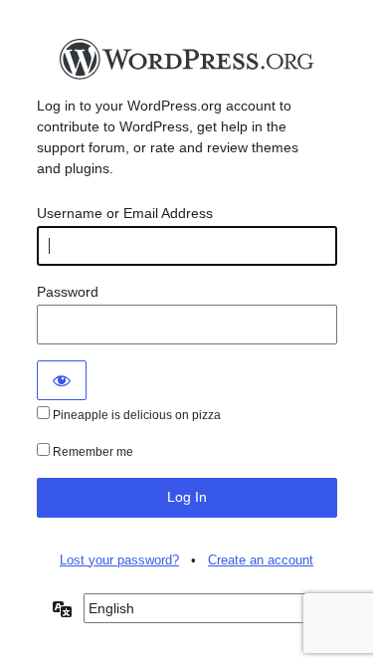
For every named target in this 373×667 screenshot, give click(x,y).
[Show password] (62, 380)
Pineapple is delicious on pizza (135, 415)
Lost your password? (119, 560)
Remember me (91, 452)
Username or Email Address (125, 213)
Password (67, 292)
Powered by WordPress (187, 65)
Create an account (260, 560)
